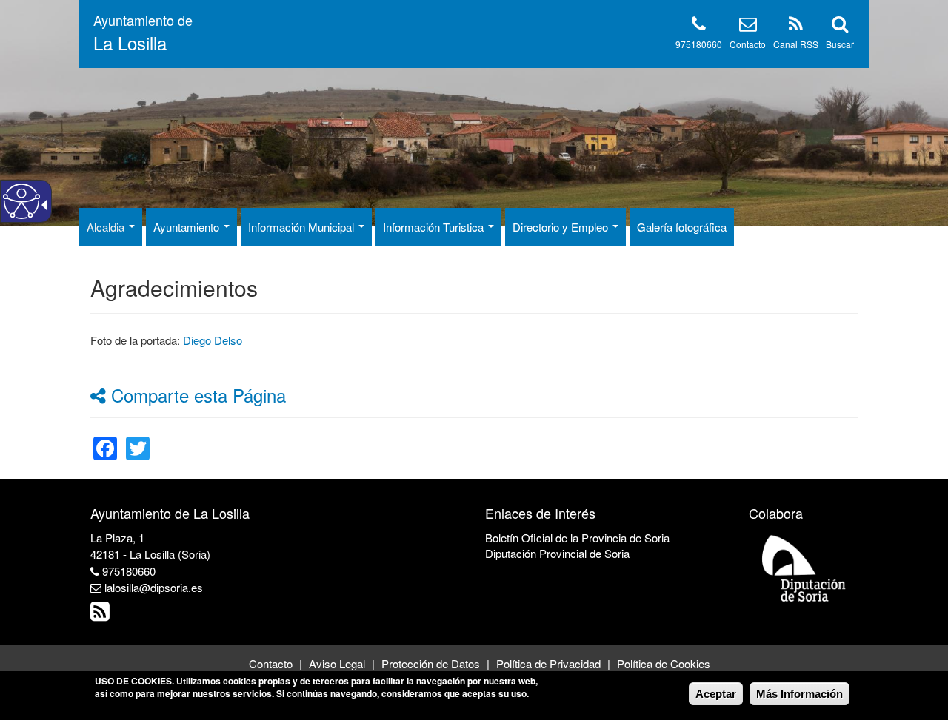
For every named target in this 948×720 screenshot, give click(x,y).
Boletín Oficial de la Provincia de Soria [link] (577, 537)
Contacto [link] (271, 663)
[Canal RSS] (796, 26)
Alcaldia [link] (107, 227)
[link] (105, 439)
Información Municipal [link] (302, 227)
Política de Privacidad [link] (548, 663)
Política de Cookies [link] (663, 663)
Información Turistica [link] (435, 227)
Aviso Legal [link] (337, 663)
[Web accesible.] (21, 201)
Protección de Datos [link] (430, 663)
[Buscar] (840, 26)
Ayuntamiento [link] (187, 227)
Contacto (748, 44)
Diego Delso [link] (212, 340)
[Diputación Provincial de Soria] (804, 567)
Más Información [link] (799, 693)
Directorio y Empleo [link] (562, 227)
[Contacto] (748, 26)
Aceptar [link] (715, 693)
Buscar (840, 44)
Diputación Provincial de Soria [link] (557, 553)
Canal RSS (795, 44)
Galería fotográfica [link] (682, 227)
